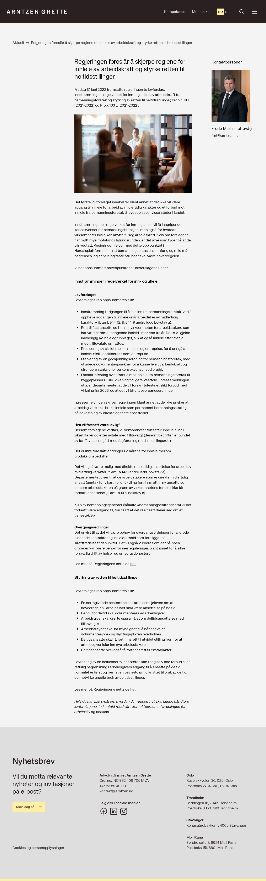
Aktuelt (18, 42)
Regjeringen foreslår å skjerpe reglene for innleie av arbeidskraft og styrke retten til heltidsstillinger (111, 42)
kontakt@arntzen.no (116, 791)
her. (133, 564)
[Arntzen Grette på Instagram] (123, 811)
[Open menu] (254, 12)
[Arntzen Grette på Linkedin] (114, 811)
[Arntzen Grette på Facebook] (104, 811)
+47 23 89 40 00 (113, 786)
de (227, 11)
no (220, 11)
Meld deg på (25, 806)
